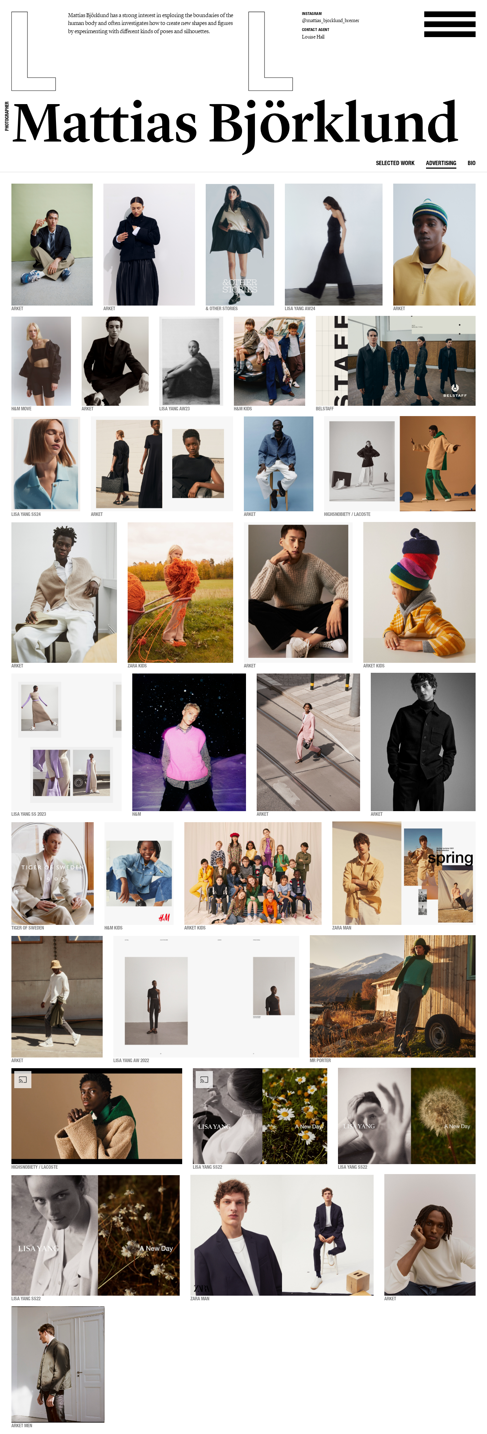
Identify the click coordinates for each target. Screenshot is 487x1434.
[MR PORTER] (393, 996)
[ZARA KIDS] (180, 592)
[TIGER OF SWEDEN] (52, 873)
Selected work (395, 164)
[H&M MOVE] (41, 361)
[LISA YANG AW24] (334, 245)
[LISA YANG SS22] (260, 1116)
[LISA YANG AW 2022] (206, 996)
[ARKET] (52, 245)
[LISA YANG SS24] (45, 463)
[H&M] (189, 742)
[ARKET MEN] (57, 1364)
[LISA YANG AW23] (191, 361)
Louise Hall (313, 37)
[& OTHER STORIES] (240, 245)
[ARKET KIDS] (419, 592)
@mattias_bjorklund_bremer (330, 20)
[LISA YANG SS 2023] (66, 742)
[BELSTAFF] (396, 361)
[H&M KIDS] (269, 361)
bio (472, 164)
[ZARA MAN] (404, 873)
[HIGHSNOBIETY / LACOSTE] (400, 463)
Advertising (441, 164)
